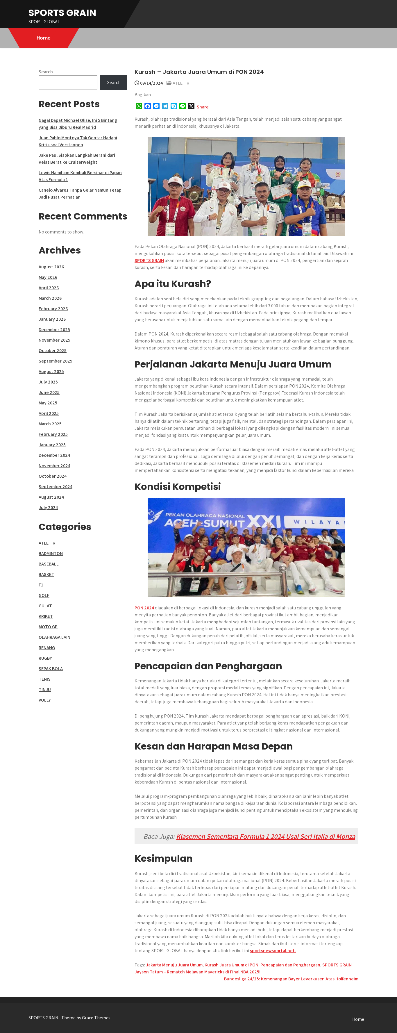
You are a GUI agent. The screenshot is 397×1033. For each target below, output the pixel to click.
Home (44, 38)
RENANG (47, 648)
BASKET (46, 574)
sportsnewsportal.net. (273, 951)
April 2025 (49, 413)
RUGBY (45, 658)
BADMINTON (51, 553)
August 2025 (51, 371)
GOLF (44, 595)
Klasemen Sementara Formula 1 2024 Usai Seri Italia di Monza (265, 836)
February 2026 (53, 309)
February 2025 (53, 434)
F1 (41, 585)
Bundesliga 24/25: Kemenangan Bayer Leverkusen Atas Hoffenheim (291, 979)
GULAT (45, 606)
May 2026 (48, 277)
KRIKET (46, 616)
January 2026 (52, 319)
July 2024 (48, 507)
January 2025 (52, 445)
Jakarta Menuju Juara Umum (174, 965)
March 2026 (50, 298)
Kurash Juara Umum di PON (231, 965)
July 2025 (48, 382)
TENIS (45, 679)
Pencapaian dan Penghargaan (290, 965)
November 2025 (54, 340)
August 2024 (51, 497)
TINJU (45, 689)
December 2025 (54, 330)
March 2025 (50, 424)
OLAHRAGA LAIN (54, 637)
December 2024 (54, 455)
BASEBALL (49, 564)
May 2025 (48, 403)
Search (46, 72)
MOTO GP (48, 627)
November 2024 (54, 466)
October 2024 (53, 476)
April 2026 (49, 288)
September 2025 (55, 361)
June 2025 (49, 392)
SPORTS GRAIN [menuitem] (149, 260)
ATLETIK (181, 83)
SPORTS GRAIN (62, 12)
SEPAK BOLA (51, 669)
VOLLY (45, 700)
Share (203, 107)
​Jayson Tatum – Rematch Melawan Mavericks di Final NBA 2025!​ (197, 972)
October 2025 (53, 350)
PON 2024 (144, 608)
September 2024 (55, 487)
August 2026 (51, 267)
